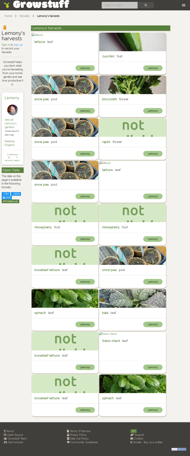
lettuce (40, 42)
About (10, 431)
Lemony (12, 98)
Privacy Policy (78, 434)
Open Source (14, 434)
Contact (138, 438)
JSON (16, 193)
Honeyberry (43, 227)
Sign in (6, 44)
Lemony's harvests (48, 15)
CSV (6, 193)
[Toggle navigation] (183, 5)
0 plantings (12, 154)
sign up (18, 44)
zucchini (108, 56)
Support (139, 434)
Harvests (24, 15)
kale (105, 313)
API (133, 431)
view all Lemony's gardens (11, 123)
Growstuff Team (17, 438)
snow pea (42, 99)
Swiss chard (111, 341)
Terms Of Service (79, 431)
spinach (40, 313)
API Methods (10, 201)
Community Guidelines (84, 442)
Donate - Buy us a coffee (147, 442)
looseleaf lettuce (47, 270)
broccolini (109, 99)
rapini (106, 142)
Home (8, 15)
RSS (8, 197)
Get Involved (15, 442)
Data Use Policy (79, 438)
